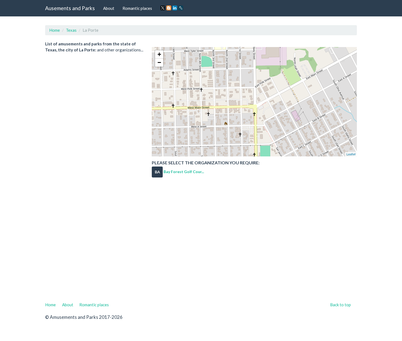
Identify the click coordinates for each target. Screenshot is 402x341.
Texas (71, 30)
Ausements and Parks (70, 8)
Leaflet (351, 154)
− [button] (159, 62)
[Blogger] (168, 7)
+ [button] (159, 54)
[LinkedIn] (174, 7)
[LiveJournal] (180, 7)
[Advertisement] (201, 243)
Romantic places (137, 8)
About (108, 8)
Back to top (340, 304)
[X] (162, 7)
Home (54, 30)
